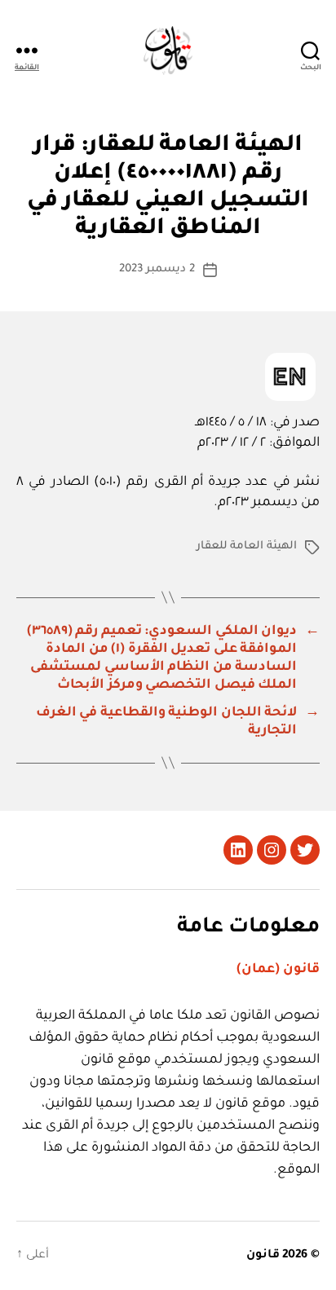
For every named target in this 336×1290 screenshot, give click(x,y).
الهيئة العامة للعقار (247, 546)
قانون (263, 1255)
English (290, 377)
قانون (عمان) (278, 969)
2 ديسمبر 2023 (157, 269)
